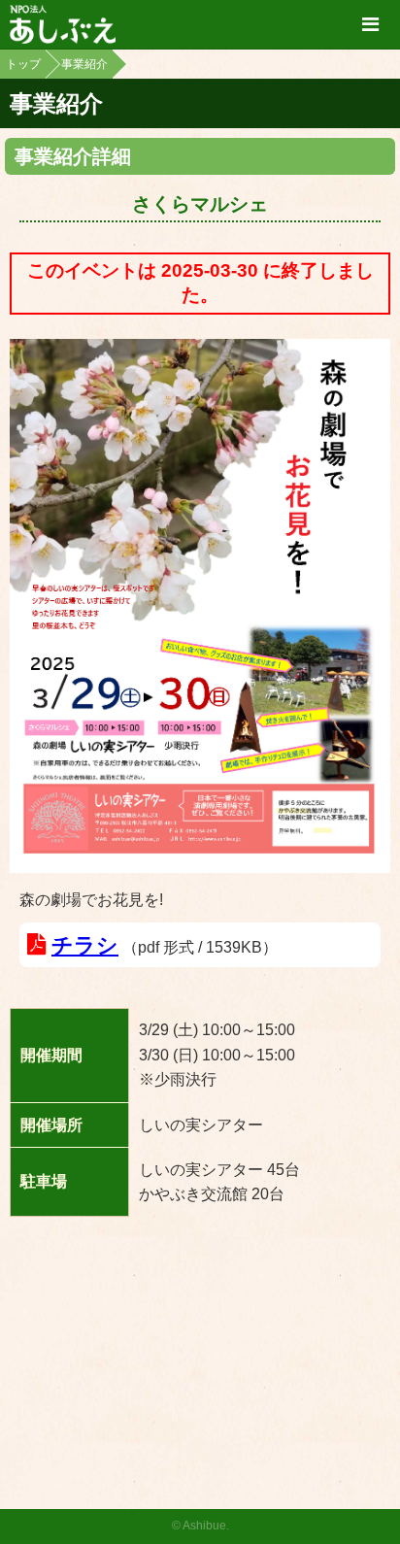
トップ (23, 64)
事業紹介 (84, 64)
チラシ (84, 945)
